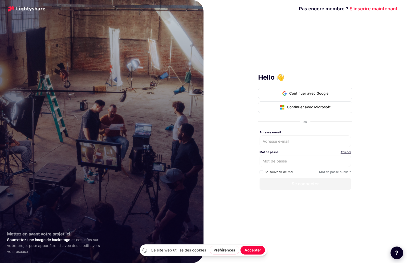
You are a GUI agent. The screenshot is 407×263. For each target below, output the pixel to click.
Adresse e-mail (270, 132)
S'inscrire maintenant (348, 9)
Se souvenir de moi (279, 172)
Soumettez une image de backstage (38, 240)
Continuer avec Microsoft (309, 107)
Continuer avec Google (309, 93)
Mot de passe (269, 152)
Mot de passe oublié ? (335, 172)
